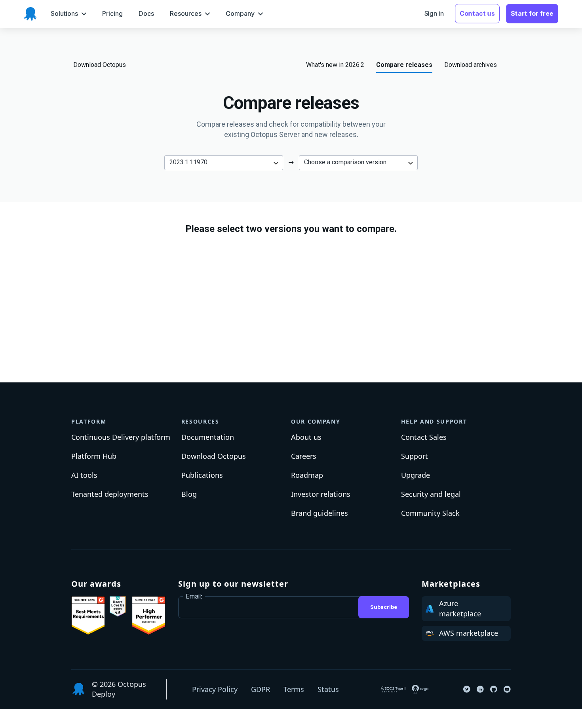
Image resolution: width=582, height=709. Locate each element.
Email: (194, 596)
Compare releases (404, 64)
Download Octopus (99, 64)
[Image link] (88, 615)
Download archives (470, 64)
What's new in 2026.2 (335, 64)
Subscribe (383, 607)
